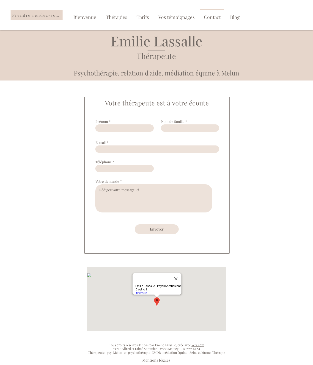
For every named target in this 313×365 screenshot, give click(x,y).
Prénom (102, 121)
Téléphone (104, 162)
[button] (116, 15)
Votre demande (107, 181)
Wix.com (198, 345)
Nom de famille (172, 121)
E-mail (101, 142)
